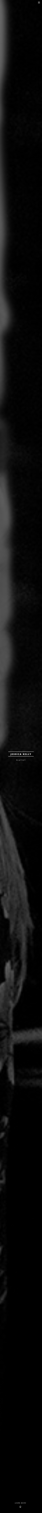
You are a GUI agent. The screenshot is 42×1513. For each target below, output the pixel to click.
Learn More (20, 1503)
